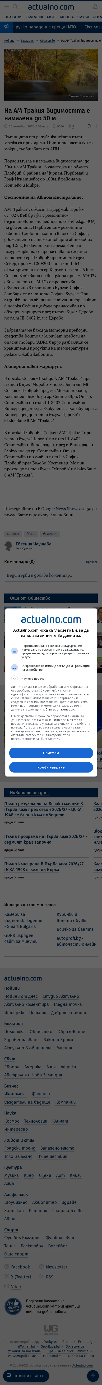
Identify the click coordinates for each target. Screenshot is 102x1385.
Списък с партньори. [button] (60, 709)
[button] (51, 678)
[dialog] (51, 692)
